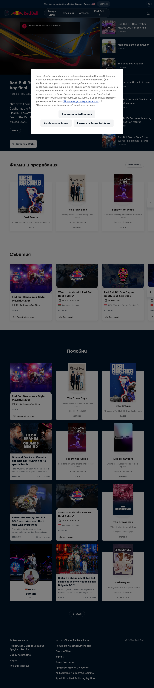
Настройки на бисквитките (77, 114)
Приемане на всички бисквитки (93, 123)
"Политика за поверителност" (81, 101)
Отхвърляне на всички (56, 123)
